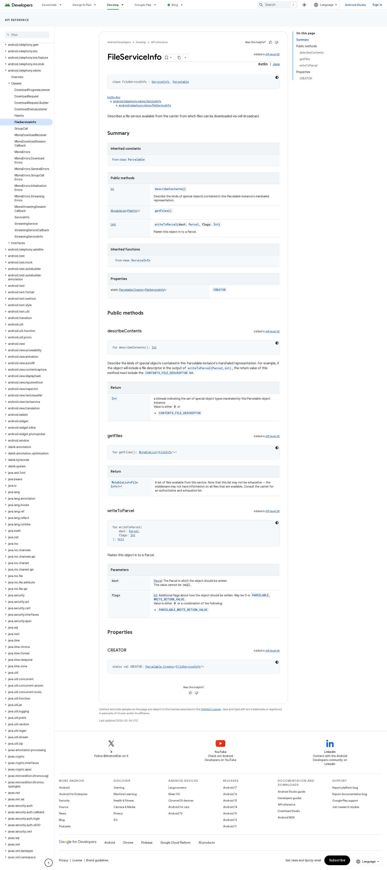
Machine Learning (125, 794)
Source (63, 807)
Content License (211, 709)
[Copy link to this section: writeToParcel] (138, 511)
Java (276, 64)
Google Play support (345, 800)
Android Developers (119, 42)
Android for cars (178, 807)
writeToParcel (166, 224)
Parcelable (136, 159)
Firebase (146, 842)
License (77, 860)
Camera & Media (124, 807)
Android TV (175, 813)
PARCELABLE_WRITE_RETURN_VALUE (183, 610)
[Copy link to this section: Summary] (133, 133)
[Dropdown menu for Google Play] (156, 5)
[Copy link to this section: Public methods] (148, 313)
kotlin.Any (113, 97)
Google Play (143, 5)
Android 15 (230, 800)
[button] (26, 45)
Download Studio (289, 811)
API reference (17, 20)
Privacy (118, 813)
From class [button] (128, 159)
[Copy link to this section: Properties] (136, 632)
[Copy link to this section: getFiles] (126, 436)
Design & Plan (82, 5)
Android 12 (230, 820)
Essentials (49, 5)
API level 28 (272, 54)
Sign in (377, 5)
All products (207, 842)
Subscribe (337, 860)
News (62, 813)
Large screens (177, 787)
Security (64, 800)
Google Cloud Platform (175, 842)
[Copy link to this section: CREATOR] (130, 650)
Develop (113, 5)
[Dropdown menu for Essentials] (62, 5)
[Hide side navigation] (49, 863)
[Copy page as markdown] (179, 57)
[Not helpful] (277, 42)
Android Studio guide (291, 791)
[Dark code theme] (277, 77)
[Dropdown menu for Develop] (124, 5)
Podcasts (65, 826)
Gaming (119, 787)
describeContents (168, 189)
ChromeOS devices (180, 800)
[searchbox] (27, 35)
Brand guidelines (97, 860)
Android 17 (230, 787)
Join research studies (345, 807)
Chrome (128, 842)
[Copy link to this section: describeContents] (146, 331)
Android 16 (230, 794)
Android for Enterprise (73, 794)
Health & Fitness (124, 800)
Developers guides (289, 798)
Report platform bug (345, 787)
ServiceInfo (140, 260)
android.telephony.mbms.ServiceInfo (137, 101)
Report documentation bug (349, 794)
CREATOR (219, 290)
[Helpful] (270, 42)
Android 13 (230, 813)
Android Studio (355, 5)
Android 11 (230, 826)
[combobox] (277, 4)
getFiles (161, 211)
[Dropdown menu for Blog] (183, 5)
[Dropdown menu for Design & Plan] (96, 5)
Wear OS (174, 794)
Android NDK (286, 817)
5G (116, 820)
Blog (175, 5)
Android (64, 787)
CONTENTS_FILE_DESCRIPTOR (166, 373)
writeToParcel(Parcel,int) (209, 368)
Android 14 (230, 807)
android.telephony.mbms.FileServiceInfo (145, 105)
